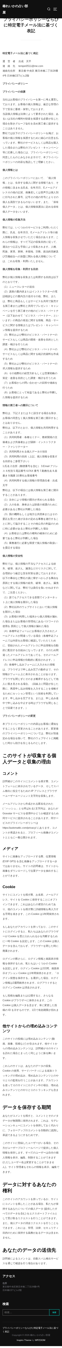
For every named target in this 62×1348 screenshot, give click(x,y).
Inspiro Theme (24, 1340)
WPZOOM (40, 1340)
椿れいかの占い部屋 (15, 9)
